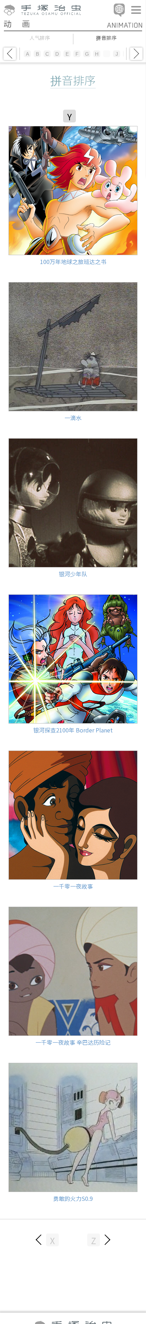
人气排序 (39, 37)
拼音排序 (106, 37)
